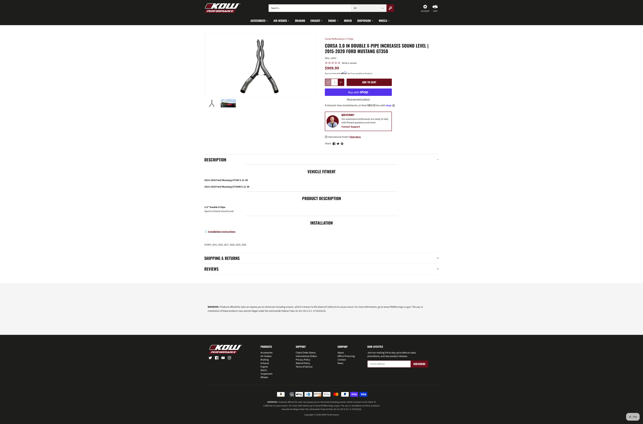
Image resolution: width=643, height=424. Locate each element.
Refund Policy (303, 363)
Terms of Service (304, 367)
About (341, 352)
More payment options (358, 99)
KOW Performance (330, 414)
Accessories (266, 352)
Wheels (264, 377)
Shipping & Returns (222, 258)
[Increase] (341, 82)
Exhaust (265, 363)
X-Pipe (349, 39)
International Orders (306, 356)
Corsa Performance (335, 39)
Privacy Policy (303, 359)
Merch (264, 370)
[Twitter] (210, 357)
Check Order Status (306, 352)
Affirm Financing (346, 356)
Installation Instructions (221, 231)
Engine (264, 367)
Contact (342, 359)
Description (215, 160)
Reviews (211, 269)
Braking (265, 359)
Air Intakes (266, 356)
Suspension (266, 374)
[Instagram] (229, 357)
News (340, 363)
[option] (211, 103)
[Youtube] (223, 357)
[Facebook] (216, 357)
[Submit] (390, 8)
